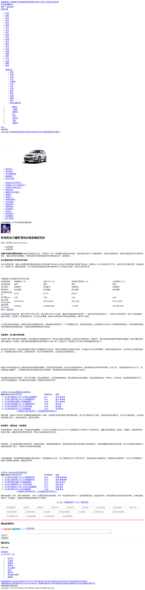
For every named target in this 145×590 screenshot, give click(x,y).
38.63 (46, 480)
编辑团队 (9, 176)
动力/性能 (9, 202)
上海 (6, 132)
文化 (7, 46)
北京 (3, 127)
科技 (7, 37)
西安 (50, 132)
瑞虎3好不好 (70, 507)
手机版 (48, 2)
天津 (28, 132)
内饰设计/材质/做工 (13, 187)
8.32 (45, 397)
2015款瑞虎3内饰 (49, 516)
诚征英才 (48, 583)
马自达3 (57, 581)
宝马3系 (12, 581)
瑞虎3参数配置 (11, 507)
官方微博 (4, 4)
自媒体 (12, 81)
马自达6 (29, 581)
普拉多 (41, 581)
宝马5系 (33, 581)
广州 (10, 132)
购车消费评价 (15, 103)
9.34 (45, 399)
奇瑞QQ (80, 581)
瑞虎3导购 (85, 507)
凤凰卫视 (4, 9)
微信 (11, 4)
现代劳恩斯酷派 (73, 581)
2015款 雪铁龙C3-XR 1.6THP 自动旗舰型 (21, 397)
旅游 (7, 39)
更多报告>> (16, 149)
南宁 (42, 132)
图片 (12, 93)
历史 (7, 49)
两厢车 (14, 107)
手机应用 (55, 2)
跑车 (14, 121)
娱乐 (7, 18)
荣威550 (85, 581)
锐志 (37, 581)
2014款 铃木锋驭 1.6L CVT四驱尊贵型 (20, 404)
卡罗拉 (45, 581)
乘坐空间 (9, 190)
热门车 (10, 558)
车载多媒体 (10, 199)
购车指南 (9, 214)
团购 (12, 98)
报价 (12, 91)
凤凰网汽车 (15, 2)
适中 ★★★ (60, 397)
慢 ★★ (58, 404)
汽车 (7, 30)
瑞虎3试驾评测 (100, 507)
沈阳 (13, 132)
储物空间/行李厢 (12, 192)
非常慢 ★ (59, 409)
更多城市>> (56, 132)
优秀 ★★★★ (61, 477)
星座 (7, 65)
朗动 (61, 581)
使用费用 (9, 216)
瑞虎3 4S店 (133, 507)
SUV (14, 114)
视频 (7, 54)
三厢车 (15, 109)
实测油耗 (9, 209)
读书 (7, 42)
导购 (12, 74)
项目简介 (9, 169)
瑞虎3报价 (40, 507)
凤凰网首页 (5, 2)
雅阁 (2, 581)
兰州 (32, 132)
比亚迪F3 (50, 581)
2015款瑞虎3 (82, 512)
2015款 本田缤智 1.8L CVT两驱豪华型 (20, 399)
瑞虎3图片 (26, 507)
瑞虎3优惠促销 (117, 507)
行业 (12, 84)
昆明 (21, 132)
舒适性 (8, 197)
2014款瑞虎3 (47, 512)
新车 (12, 72)
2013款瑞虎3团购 (67, 516)
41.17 (46, 487)
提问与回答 (9, 178)
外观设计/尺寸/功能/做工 (15, 185)
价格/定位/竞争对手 (13, 183)
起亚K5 (24, 581)
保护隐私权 (56, 583)
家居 (7, 35)
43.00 (46, 489)
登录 (8, 7)
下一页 (11, 554)
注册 (12, 7)
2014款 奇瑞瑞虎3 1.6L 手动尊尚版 (28, 142)
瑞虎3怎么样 (55, 507)
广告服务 (40, 583)
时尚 (7, 23)
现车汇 (38, 2)
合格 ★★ (59, 484)
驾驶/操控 (9, 204)
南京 (35, 132)
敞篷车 (15, 123)
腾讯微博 (16, 529)
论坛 (7, 58)
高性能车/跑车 (13, 575)
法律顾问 (72, 583)
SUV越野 (11, 568)
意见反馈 (80, 583)
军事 (7, 51)
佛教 (7, 63)
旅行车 (15, 118)
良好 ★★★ (60, 482)
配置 (2, 149)
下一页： (80, 502)
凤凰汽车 (9, 70)
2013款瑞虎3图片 (31, 516)
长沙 (24, 132)
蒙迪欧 (8, 581)
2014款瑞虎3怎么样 (12, 516)
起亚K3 (17, 581)
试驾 (12, 77)
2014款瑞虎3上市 (98, 512)
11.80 (46, 404)
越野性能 (9, 206)
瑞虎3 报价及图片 (12, 512)
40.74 (46, 482)
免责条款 (65, 583)
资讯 (7, 13)
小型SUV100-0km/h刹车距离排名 (14, 472)
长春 (17, 132)
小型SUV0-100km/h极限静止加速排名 (16, 392)
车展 (43, 2)
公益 (7, 61)
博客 (7, 56)
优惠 (12, 96)
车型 (12, 89)
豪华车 (15, 112)
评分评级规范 (10, 174)
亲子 (7, 27)
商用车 (32, 2)
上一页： (65, 502)
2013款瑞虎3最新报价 (118, 512)
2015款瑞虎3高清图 (64, 512)
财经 (7, 16)
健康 (7, 25)
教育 (7, 44)
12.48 (46, 406)
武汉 (39, 132)
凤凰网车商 (24, 2)
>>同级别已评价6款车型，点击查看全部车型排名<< (36, 411)
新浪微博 (8, 529)
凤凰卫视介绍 (89, 583)
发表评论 (4, 552)
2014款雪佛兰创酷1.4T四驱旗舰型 (18, 401)
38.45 (46, 477)
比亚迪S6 (65, 581)
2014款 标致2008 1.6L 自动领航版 (18, 409)
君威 (5, 581)
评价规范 (9, 171)
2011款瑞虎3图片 (30, 512)
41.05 (46, 484)
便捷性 (8, 195)
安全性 (8, 211)
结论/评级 (9, 218)
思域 (21, 581)
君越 (54, 581)
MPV (15, 116)
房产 (7, 32)
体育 (7, 20)
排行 (12, 100)
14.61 (46, 409)
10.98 (46, 402)
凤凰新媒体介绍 (7, 583)
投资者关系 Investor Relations (25, 583)
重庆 (46, 132)
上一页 (3, 554)
